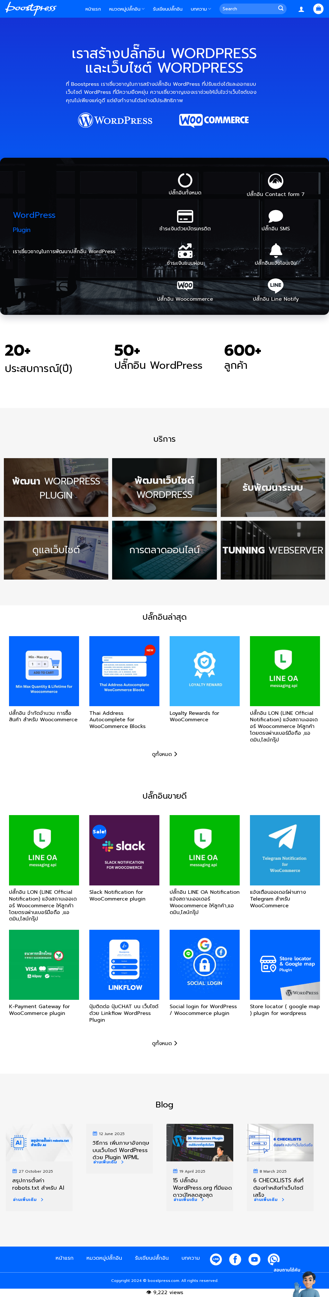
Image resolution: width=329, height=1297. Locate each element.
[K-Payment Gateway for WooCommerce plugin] (44, 965)
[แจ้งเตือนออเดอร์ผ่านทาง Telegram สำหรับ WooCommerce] (285, 850)
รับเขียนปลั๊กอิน (167, 9)
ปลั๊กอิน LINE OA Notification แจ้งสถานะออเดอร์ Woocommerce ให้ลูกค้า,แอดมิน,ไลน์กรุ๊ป (205, 902)
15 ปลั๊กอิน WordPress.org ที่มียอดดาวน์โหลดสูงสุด (202, 1187)
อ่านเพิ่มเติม (25, 1200)
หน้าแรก (93, 9)
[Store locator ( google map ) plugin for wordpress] (285, 965)
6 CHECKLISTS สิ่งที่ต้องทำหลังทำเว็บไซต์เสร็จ (278, 1187)
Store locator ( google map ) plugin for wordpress (285, 1010)
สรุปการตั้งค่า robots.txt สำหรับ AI (38, 1183)
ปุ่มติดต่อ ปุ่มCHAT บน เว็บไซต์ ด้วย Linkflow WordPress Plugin (123, 1013)
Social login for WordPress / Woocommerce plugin (203, 1010)
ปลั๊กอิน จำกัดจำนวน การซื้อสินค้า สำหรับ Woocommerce (43, 717)
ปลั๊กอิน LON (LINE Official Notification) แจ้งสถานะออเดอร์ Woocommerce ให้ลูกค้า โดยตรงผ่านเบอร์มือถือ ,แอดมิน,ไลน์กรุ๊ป (284, 724)
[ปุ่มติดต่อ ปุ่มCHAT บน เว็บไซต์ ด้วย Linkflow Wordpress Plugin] (124, 965)
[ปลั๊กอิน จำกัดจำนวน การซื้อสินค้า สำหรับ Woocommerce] (44, 671)
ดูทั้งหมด (163, 754)
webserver (272, 550)
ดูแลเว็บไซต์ (56, 550)
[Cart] (318, 9)
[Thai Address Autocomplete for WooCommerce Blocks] (124, 671)
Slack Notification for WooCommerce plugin (117, 896)
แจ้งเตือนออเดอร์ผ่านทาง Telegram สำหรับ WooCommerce (278, 899)
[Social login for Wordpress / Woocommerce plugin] (205, 965)
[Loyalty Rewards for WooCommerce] (205, 671)
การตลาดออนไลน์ (164, 550)
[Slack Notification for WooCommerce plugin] (124, 850)
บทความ (199, 9)
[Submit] (282, 9)
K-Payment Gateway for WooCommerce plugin (39, 1010)
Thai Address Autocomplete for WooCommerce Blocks (117, 720)
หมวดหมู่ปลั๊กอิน (124, 9)
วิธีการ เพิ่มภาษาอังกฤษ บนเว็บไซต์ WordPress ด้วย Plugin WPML (121, 1149)
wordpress (164, 487)
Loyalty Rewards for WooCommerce (194, 717)
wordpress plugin (56, 488)
